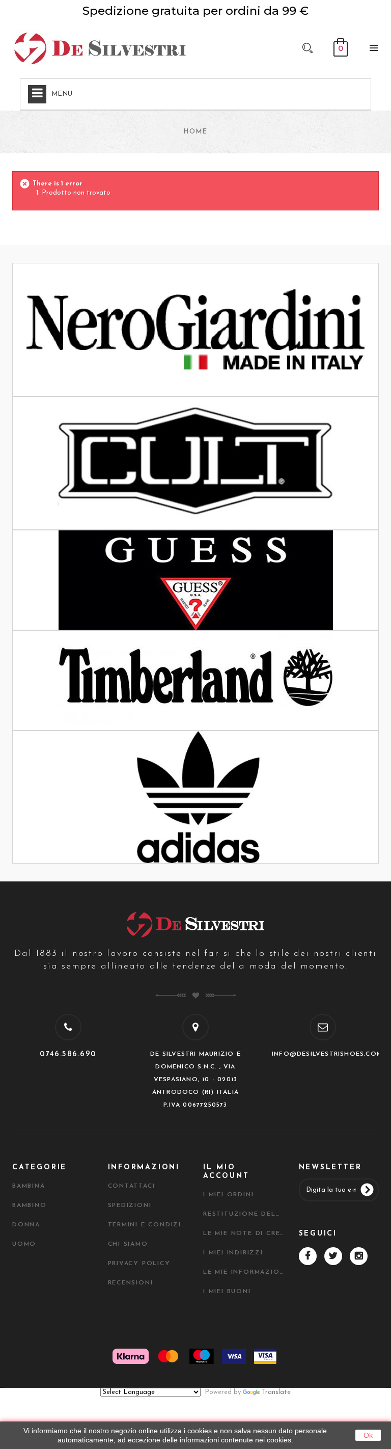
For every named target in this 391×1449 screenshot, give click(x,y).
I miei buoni (227, 1292)
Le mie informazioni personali (243, 1272)
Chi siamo (128, 1244)
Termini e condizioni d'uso (148, 1225)
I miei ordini (228, 1195)
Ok (368, 1435)
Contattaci (131, 1186)
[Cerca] (307, 47)
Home (195, 131)
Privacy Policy (139, 1263)
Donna (26, 1225)
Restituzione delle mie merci (243, 1214)
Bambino (29, 1205)
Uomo (24, 1244)
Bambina (28, 1186)
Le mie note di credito (243, 1233)
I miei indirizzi (233, 1253)
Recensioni (130, 1283)
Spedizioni (130, 1205)
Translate (276, 1392)
